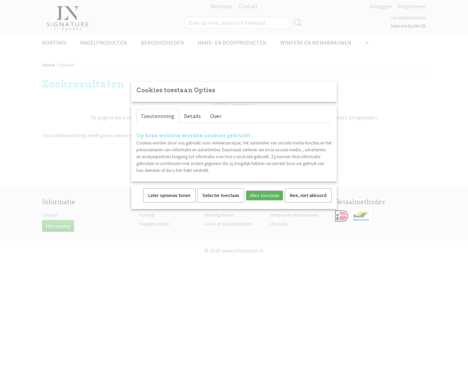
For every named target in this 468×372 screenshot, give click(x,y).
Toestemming (157, 116)
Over (215, 116)
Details (192, 116)
